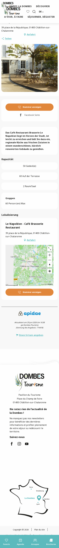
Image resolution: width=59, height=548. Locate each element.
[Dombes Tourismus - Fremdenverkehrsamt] (10, 12)
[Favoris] (28, 11)
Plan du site (39, 529)
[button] (34, 11)
